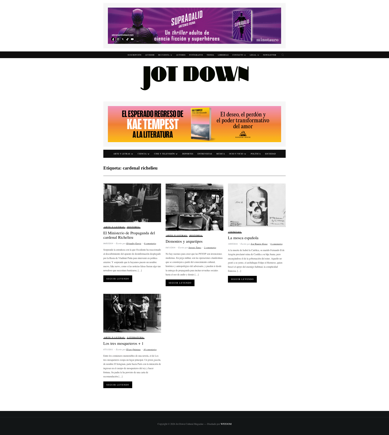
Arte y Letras (114, 226)
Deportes (187, 153)
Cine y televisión (164, 153)
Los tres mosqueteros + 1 (123, 343)
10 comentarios (150, 349)
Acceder (150, 55)
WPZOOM (226, 423)
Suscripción (134, 55)
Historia (133, 226)
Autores (181, 55)
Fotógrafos (196, 55)
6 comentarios (276, 243)
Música (220, 153)
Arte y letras (121, 153)
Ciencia (142, 153)
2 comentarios (210, 247)
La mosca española (243, 237)
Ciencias (235, 231)
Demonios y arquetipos (184, 241)
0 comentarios (150, 243)
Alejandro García (133, 243)
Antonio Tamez (194, 247)
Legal (253, 55)
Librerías (223, 55)
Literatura (135, 337)
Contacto (237, 55)
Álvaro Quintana (133, 349)
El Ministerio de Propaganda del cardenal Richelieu (129, 235)
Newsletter (269, 55)
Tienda (210, 55)
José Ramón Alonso (259, 243)
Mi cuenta (164, 55)
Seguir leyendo (117, 278)
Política (256, 153)
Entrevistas (205, 153)
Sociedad (270, 153)
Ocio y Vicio (236, 153)
